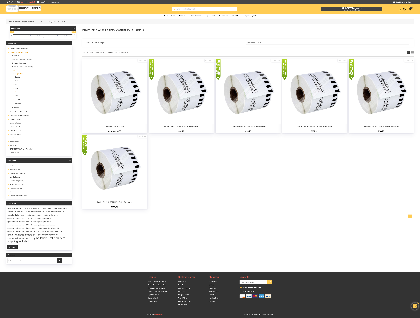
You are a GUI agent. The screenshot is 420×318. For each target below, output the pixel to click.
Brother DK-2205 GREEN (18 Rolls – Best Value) (314, 126)
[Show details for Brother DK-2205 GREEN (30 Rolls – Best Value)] (381, 91)
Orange (17, 99)
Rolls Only (15, 55)
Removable (15, 108)
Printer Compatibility (17, 181)
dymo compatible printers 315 (41, 218)
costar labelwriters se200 (35, 212)
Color (13, 70)
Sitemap (212, 301)
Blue (16, 84)
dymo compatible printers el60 (48, 235)
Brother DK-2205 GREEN (115, 126)
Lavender (18, 103)
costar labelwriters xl (34, 215)
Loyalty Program (15, 177)
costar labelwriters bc (60, 208)
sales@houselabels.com (49, 2)
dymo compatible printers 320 (18, 222)
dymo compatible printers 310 (18, 218)
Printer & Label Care (17, 184)
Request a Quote (250, 16)
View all (12, 247)
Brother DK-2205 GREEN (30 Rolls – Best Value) (381, 126)
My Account (213, 281)
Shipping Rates (15, 169)
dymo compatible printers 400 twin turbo (21, 228)
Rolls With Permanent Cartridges (23, 67)
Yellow (17, 81)
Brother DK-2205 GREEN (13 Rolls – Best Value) (248, 126)
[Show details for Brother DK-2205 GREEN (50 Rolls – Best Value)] (114, 167)
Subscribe (269, 282)
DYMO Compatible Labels (19, 48)
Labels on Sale (15, 127)
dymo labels (39, 238)
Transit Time (182, 298)
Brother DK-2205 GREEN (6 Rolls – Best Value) (181, 126)
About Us (181, 291)
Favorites (212, 295)
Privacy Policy (183, 304)
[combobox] (204, 9)
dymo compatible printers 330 (41, 222)
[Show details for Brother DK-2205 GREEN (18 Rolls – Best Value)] (314, 91)
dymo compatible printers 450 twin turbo (48, 231)
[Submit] (174, 9)
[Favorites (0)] (404, 9)
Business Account (16, 188)
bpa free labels (14, 208)
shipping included (18, 241)
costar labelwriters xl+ (51, 215)
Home (10, 22)
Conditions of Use (184, 301)
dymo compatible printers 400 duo (43, 225)
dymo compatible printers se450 (18, 238)
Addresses (212, 288)
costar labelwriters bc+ (15, 212)
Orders (211, 285)
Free (13, 166)
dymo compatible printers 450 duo (19, 231)
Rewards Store (15, 153)
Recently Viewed (184, 288)
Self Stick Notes (15, 134)
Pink (16, 95)
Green (17, 92)
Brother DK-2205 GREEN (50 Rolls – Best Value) (114, 202)
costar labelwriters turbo (15, 215)
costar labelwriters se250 (55, 212)
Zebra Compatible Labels (18, 112)
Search (180, 285)
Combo (17, 77)
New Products (214, 298)
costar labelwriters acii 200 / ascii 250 (37, 208)
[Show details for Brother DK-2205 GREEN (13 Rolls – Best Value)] (248, 91)
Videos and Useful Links (18, 195)
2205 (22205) (18, 74)
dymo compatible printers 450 (48, 228)
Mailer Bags (14, 145)
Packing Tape (14, 138)
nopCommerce (158, 314)
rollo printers (57, 238)
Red (16, 88)
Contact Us (182, 281)
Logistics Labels (15, 123)
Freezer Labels (15, 119)
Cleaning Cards (15, 130)
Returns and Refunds (17, 173)
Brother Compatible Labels (19, 52)
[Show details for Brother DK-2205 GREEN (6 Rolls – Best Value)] (181, 91)
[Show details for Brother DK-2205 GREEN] (114, 91)
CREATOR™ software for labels (21, 149)
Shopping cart (214, 291)
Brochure (13, 192)
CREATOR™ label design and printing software (351, 9)
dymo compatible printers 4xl (21, 235)
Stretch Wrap (14, 141)
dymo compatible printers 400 (18, 225)
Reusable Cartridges (19, 63)
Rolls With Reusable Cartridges (22, 59)
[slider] (12, 35)
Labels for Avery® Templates (20, 115)
